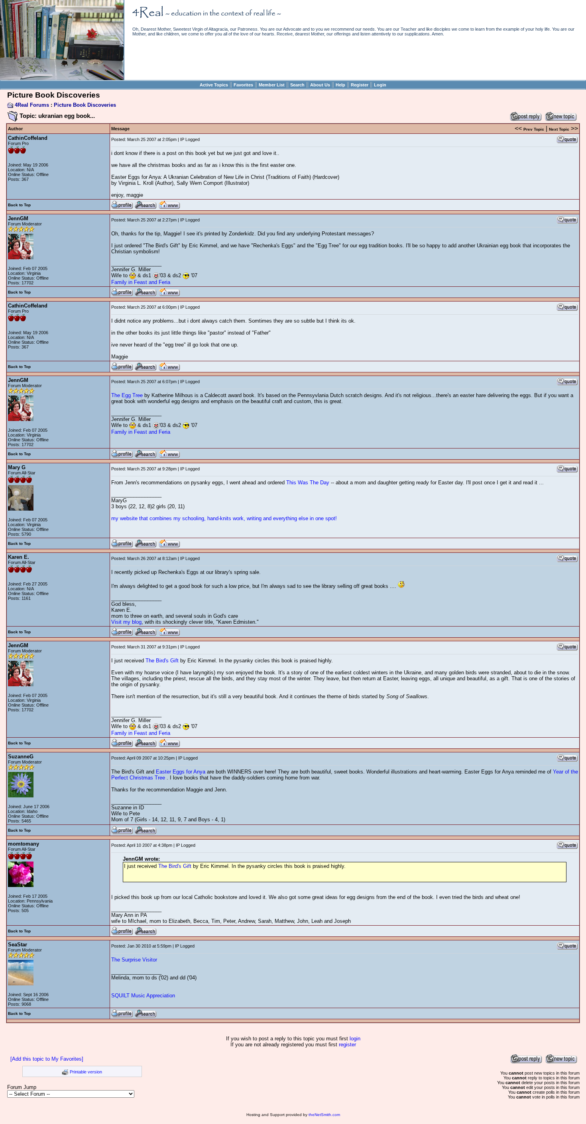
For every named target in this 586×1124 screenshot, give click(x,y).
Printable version (86, 1071)
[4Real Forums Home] (62, 78)
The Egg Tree (127, 395)
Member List (272, 84)
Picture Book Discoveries (85, 105)
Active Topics (214, 84)
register (347, 1045)
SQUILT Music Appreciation (143, 996)
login (355, 1039)
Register (359, 84)
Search (297, 84)
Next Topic (559, 129)
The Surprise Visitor (134, 960)
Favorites (243, 84)
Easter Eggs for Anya (181, 772)
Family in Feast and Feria (140, 282)
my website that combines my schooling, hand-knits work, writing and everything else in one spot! (224, 518)
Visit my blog (126, 622)
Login (380, 84)
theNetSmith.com (324, 1114)
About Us (320, 84)
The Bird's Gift (162, 661)
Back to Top (19, 205)
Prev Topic (533, 129)
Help (340, 84)
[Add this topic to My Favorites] (46, 1059)
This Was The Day (307, 483)
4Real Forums (32, 105)
